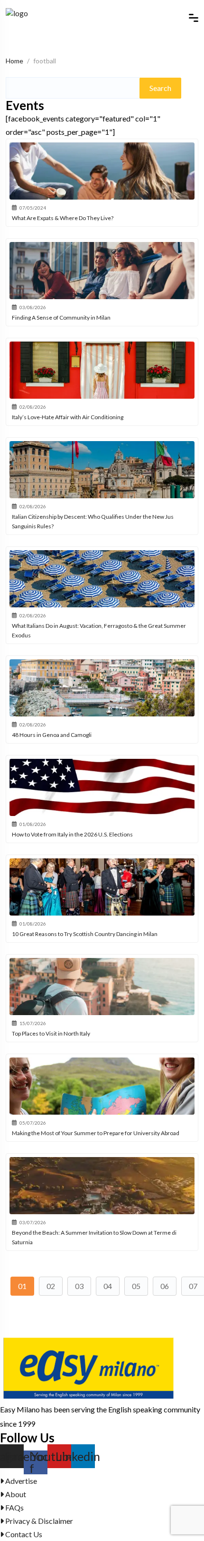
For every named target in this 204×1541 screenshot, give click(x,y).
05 (136, 1285)
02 (50, 1285)
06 (164, 1285)
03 (79, 1285)
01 (22, 1285)
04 (107, 1285)
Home (14, 61)
